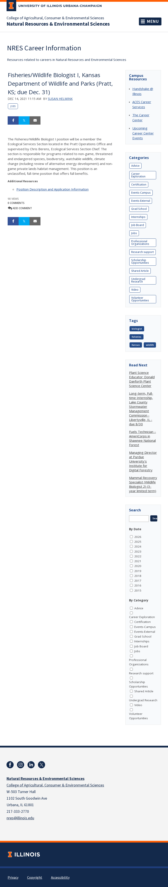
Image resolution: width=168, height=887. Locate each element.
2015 (137, 590)
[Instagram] (20, 765)
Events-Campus (141, 192)
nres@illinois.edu (20, 818)
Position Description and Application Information (52, 189)
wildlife (150, 344)
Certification (138, 184)
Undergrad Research (138, 280)
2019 (137, 571)
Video (134, 290)
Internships (138, 217)
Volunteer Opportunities (140, 299)
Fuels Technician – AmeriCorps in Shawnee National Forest (142, 438)
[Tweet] (24, 120)
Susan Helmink (60, 99)
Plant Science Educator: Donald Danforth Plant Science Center (142, 379)
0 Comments (16, 203)
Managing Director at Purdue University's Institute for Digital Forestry (143, 461)
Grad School (139, 209)
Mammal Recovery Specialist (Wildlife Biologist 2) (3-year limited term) (143, 484)
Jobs (13, 106)
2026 (137, 537)
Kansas (136, 344)
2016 (137, 585)
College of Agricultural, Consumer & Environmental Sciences (55, 18)
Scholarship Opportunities (140, 261)
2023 (137, 551)
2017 (137, 581)
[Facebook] (10, 765)
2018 (137, 576)
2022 (137, 556)
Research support (142, 252)
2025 (137, 542)
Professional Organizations (140, 242)
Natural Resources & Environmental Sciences (58, 24)
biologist (137, 328)
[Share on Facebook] (13, 120)
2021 (137, 561)
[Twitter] (41, 765)
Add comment (22, 208)
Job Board (137, 225)
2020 (137, 566)
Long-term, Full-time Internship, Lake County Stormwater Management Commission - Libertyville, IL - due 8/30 (141, 408)
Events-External (140, 201)
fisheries (136, 336)
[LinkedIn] (31, 765)
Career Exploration (138, 175)
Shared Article (140, 271)
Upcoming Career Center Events (143, 133)
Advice (135, 166)
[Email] (35, 120)
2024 (137, 546)
